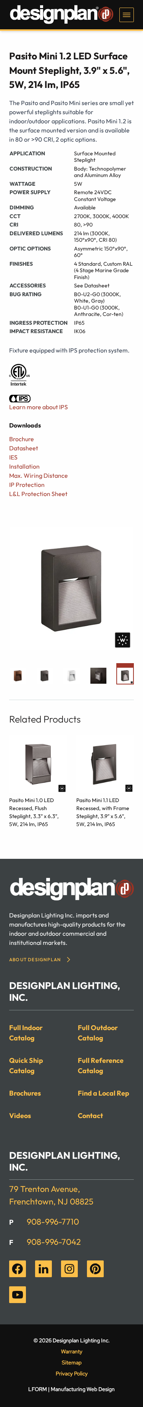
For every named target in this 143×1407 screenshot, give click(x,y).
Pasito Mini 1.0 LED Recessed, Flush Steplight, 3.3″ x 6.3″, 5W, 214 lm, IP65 (34, 812)
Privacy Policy (72, 1373)
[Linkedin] (43, 1268)
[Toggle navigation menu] (126, 15)
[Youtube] (17, 1294)
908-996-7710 (53, 1221)
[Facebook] (17, 1268)
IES (13, 457)
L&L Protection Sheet (38, 494)
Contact (90, 1115)
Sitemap (72, 1362)
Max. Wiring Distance (38, 475)
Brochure (21, 439)
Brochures (25, 1093)
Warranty (71, 1351)
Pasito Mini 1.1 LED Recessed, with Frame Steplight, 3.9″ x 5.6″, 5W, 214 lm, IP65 (102, 812)
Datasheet (23, 448)
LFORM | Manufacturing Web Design (71, 1389)
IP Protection (27, 484)
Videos (20, 1115)
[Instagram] (69, 1268)
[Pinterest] (95, 1268)
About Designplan (35, 959)
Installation (24, 466)
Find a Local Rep (103, 1093)
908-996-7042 (54, 1241)
